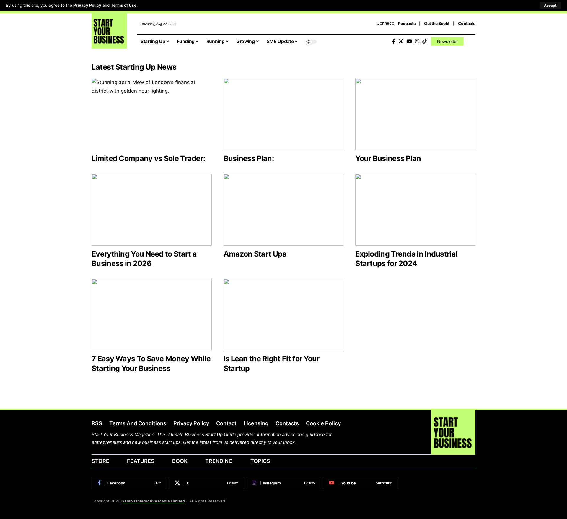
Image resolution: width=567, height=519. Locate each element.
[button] (550, 5)
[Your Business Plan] (415, 114)
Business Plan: (249, 158)
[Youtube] (360, 483)
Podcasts (407, 23)
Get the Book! (436, 23)
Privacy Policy (87, 5)
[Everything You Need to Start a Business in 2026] (152, 210)
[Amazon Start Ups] (284, 210)
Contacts (466, 23)
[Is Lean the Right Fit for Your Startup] (284, 315)
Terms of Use (123, 5)
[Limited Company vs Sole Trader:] (152, 114)
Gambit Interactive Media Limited (153, 501)
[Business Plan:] (284, 114)
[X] (401, 41)
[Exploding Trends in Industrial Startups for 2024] (415, 210)
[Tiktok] (424, 41)
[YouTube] (409, 41)
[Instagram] (417, 41)
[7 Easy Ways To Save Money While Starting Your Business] (152, 315)
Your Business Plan (388, 158)
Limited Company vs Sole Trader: (148, 158)
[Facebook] (394, 41)
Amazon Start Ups (255, 253)
